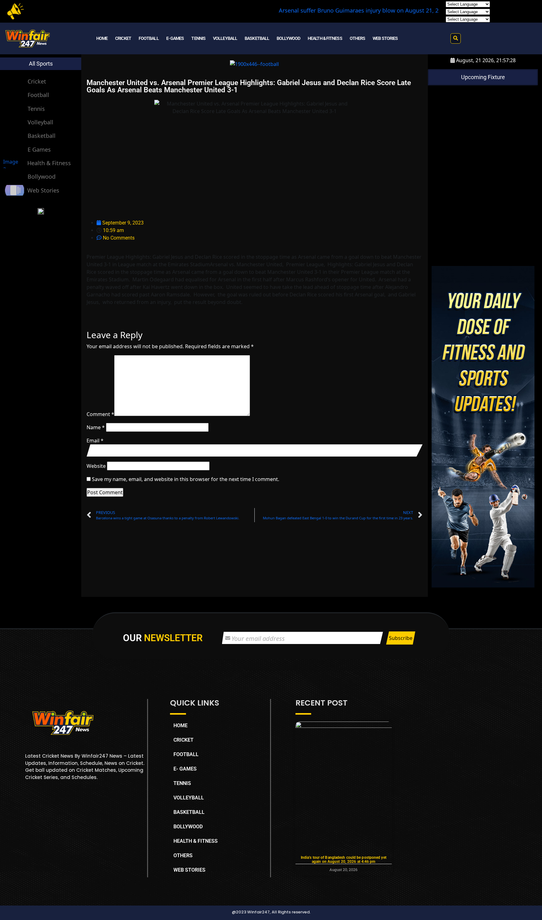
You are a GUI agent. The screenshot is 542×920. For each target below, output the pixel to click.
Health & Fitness (49, 163)
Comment (100, 414)
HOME (102, 38)
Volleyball (40, 122)
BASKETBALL (257, 38)
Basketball (42, 135)
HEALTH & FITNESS (325, 38)
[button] (455, 38)
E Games (39, 149)
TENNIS (198, 38)
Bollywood (42, 176)
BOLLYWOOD (288, 38)
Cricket (37, 81)
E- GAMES (175, 38)
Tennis (36, 108)
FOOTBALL (149, 38)
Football (38, 95)
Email (95, 440)
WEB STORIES (385, 38)
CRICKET (123, 38)
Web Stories (43, 190)
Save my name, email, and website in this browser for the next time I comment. (185, 479)
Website (96, 466)
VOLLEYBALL (225, 38)
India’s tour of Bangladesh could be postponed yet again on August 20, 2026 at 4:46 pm (343, 859)
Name (96, 427)
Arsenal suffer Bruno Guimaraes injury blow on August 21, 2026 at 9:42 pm (344, 10)
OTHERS (357, 38)
